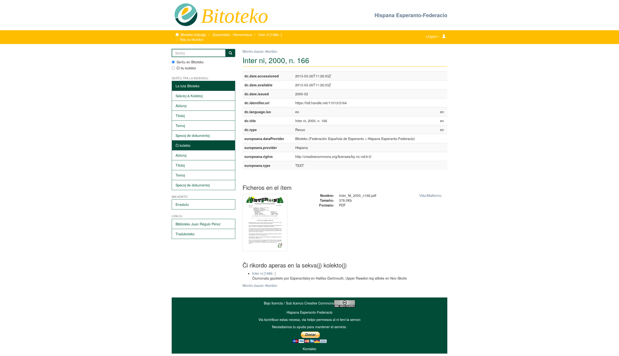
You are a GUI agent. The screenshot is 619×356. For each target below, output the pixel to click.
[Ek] (230, 53)
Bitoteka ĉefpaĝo (193, 34)
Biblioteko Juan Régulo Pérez (198, 224)
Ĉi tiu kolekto (186, 68)
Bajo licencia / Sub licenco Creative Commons (299, 303)
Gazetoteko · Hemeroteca (232, 34)
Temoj (180, 125)
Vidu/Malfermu (430, 195)
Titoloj (180, 115)
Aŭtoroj (181, 105)
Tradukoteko (185, 233)
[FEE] (186, 14)
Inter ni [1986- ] (270, 34)
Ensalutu (182, 204)
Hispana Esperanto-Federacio (411, 15)
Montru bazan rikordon (260, 51)
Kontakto (309, 348)
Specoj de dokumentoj (193, 135)
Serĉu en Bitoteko (190, 61)
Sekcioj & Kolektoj (189, 95)
